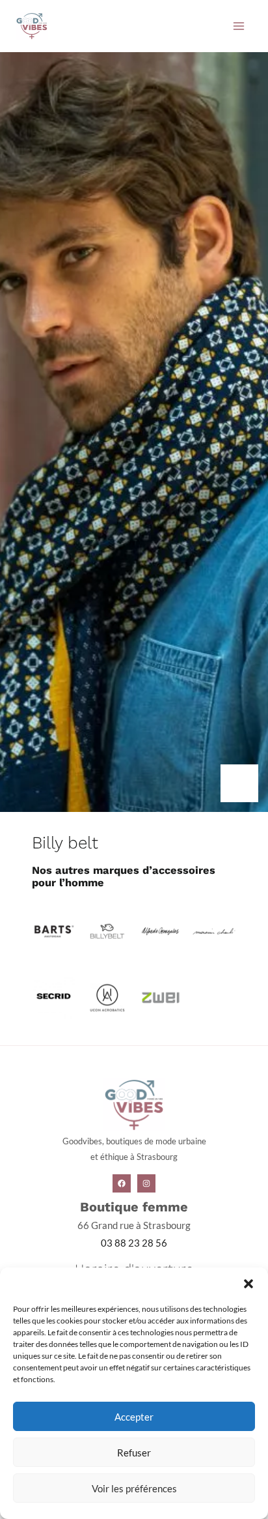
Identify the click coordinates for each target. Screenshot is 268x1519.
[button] (248, 1283)
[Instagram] (146, 1183)
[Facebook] (122, 1183)
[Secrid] (53, 996)
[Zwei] (160, 996)
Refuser (134, 1452)
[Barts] (53, 929)
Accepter (134, 1417)
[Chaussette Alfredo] (160, 930)
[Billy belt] (107, 930)
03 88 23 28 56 (134, 1243)
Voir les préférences (134, 1488)
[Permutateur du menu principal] (238, 26)
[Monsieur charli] (213, 930)
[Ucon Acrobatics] (107, 996)
